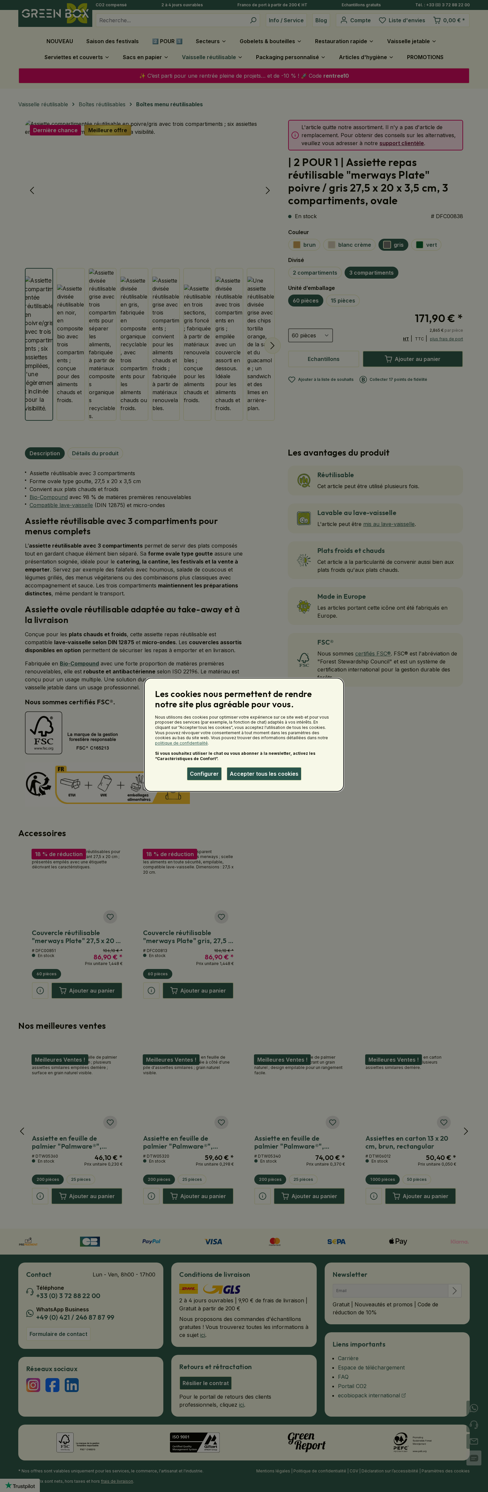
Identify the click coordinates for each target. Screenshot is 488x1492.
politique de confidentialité (181, 743)
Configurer (204, 773)
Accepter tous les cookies (264, 773)
